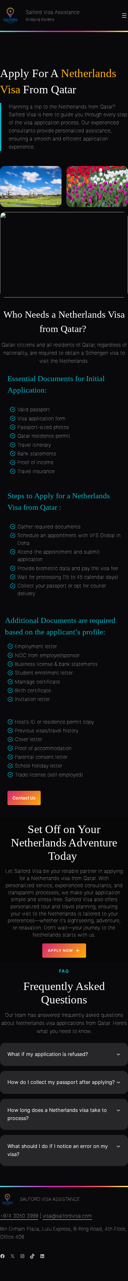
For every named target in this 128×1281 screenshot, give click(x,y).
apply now (60, 950)
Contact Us (24, 797)
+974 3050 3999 (19, 1216)
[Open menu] (124, 15)
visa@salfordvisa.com (67, 1216)
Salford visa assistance (50, 1199)
